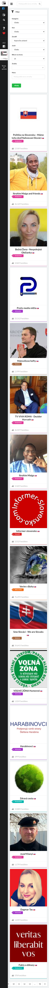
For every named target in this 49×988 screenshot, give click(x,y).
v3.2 (3, 43)
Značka (14, 64)
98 (40, 984)
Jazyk (14, 46)
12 (24, 984)
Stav (13, 28)
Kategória (15, 19)
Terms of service (4, 67)
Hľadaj (16, 85)
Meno (14, 73)
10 (14, 984)
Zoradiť (14, 37)
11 (19, 984)
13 (30, 984)
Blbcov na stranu (17, 55)
